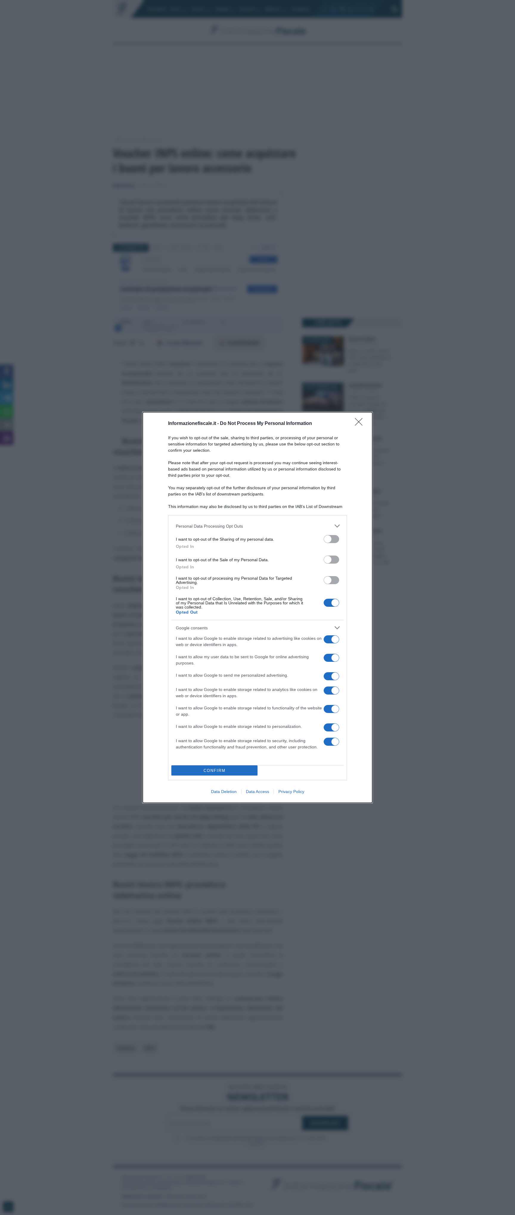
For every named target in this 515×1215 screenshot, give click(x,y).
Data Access (257, 791)
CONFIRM (215, 770)
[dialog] (257, 607)
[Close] (360, 423)
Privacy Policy (291, 791)
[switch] (331, 539)
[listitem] (257, 526)
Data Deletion (224, 791)
